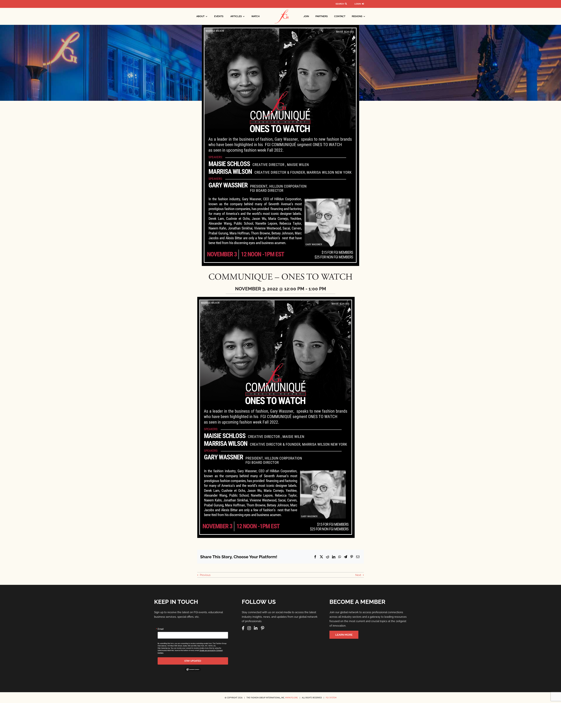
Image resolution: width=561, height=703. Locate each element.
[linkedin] (256, 628)
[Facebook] (315, 557)
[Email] (358, 557)
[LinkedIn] (334, 557)
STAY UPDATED (192, 660)
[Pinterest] (352, 557)
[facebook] (243, 628)
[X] (321, 557)
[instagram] (249, 628)
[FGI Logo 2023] (282, 10)
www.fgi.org (291, 697)
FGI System (331, 697)
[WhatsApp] (339, 557)
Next (358, 575)
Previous (205, 575)
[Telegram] (345, 557)
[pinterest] (262, 628)
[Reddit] (327, 557)
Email (161, 629)
